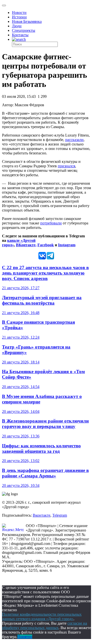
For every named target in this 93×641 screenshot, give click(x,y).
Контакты (20, 35)
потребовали (51, 223)
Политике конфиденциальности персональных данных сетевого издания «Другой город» (42, 616)
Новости (19, 12)
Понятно (24, 637)
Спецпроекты (23, 30)
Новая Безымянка (27, 21)
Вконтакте (41, 515)
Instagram (66, 245)
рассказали (74, 140)
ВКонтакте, (26, 245)
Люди (17, 26)
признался (66, 166)
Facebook (45, 245)
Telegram (59, 515)
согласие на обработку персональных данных (44, 625)
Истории (19, 17)
